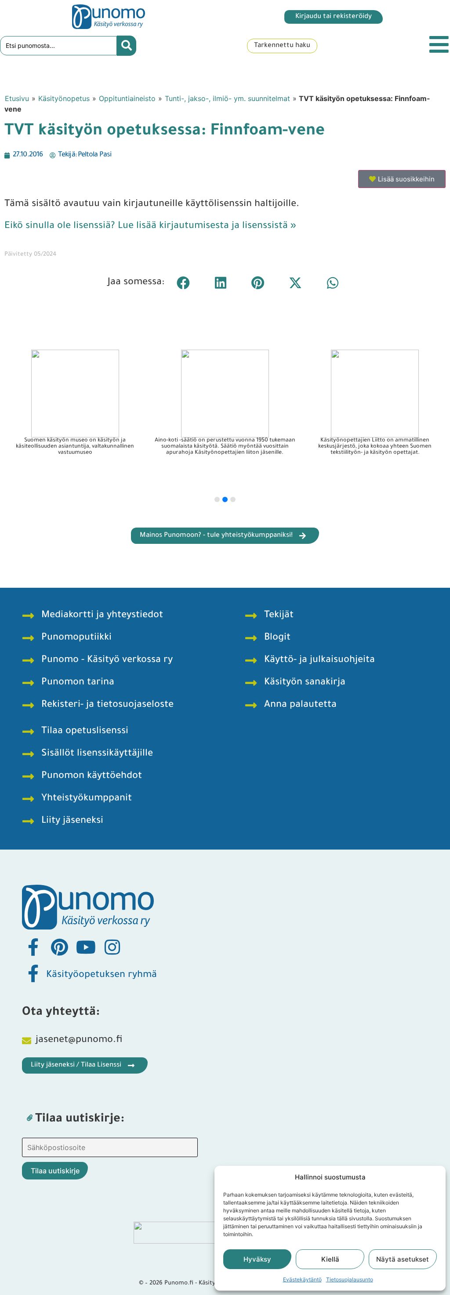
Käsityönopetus (64, 98)
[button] (183, 283)
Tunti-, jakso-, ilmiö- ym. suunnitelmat (227, 98)
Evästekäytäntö (302, 1279)
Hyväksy (257, 1259)
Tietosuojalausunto (349, 1279)
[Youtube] (85, 947)
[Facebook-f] (33, 947)
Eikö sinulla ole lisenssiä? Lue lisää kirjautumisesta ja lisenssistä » (150, 226)
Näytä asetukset (402, 1259)
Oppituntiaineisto (127, 98)
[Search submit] (126, 46)
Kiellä (330, 1259)
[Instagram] (112, 947)
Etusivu (17, 98)
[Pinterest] (59, 947)
